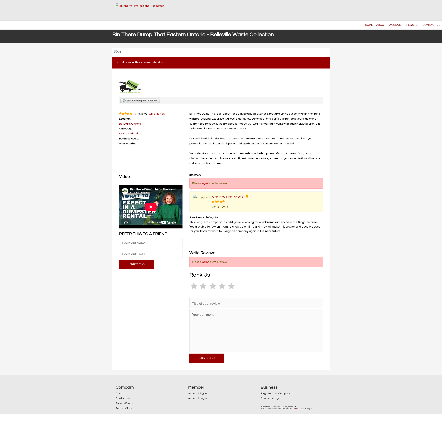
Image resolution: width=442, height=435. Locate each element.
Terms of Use (124, 408)
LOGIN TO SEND (136, 264)
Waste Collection (130, 133)
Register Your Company (276, 393)
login (205, 183)
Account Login (197, 398)
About (120, 393)
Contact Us (123, 398)
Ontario (121, 62)
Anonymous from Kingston (228, 196)
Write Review (157, 113)
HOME (369, 24)
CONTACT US (431, 24)
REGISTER (412, 24)
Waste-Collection (152, 62)
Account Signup (198, 393)
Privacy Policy (124, 403)
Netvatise (300, 409)
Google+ (309, 409)
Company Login (270, 398)
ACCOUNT (396, 24)
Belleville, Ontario (130, 123)
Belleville (133, 62)
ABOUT (381, 24)
